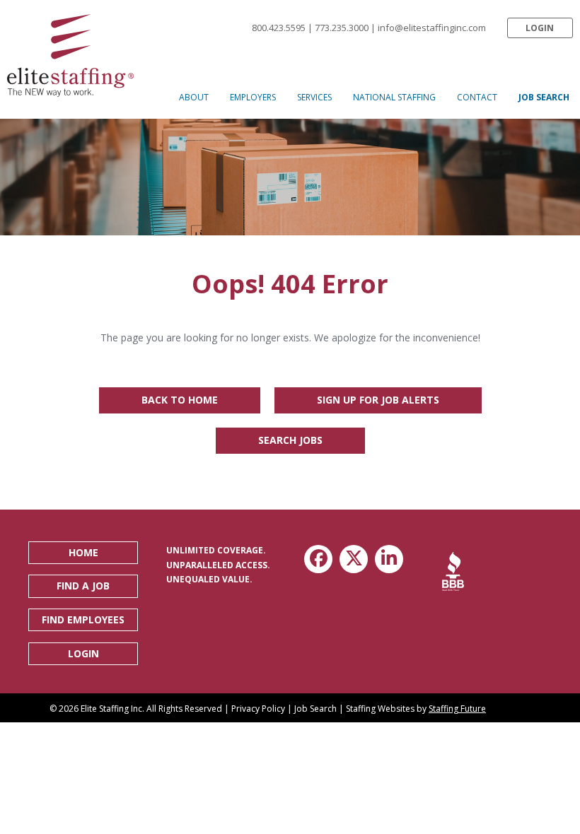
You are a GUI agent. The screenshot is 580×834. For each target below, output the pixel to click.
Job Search (315, 709)
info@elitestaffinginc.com (432, 27)
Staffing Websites (380, 709)
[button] (540, 28)
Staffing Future (457, 709)
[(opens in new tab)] (453, 570)
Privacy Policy (258, 709)
